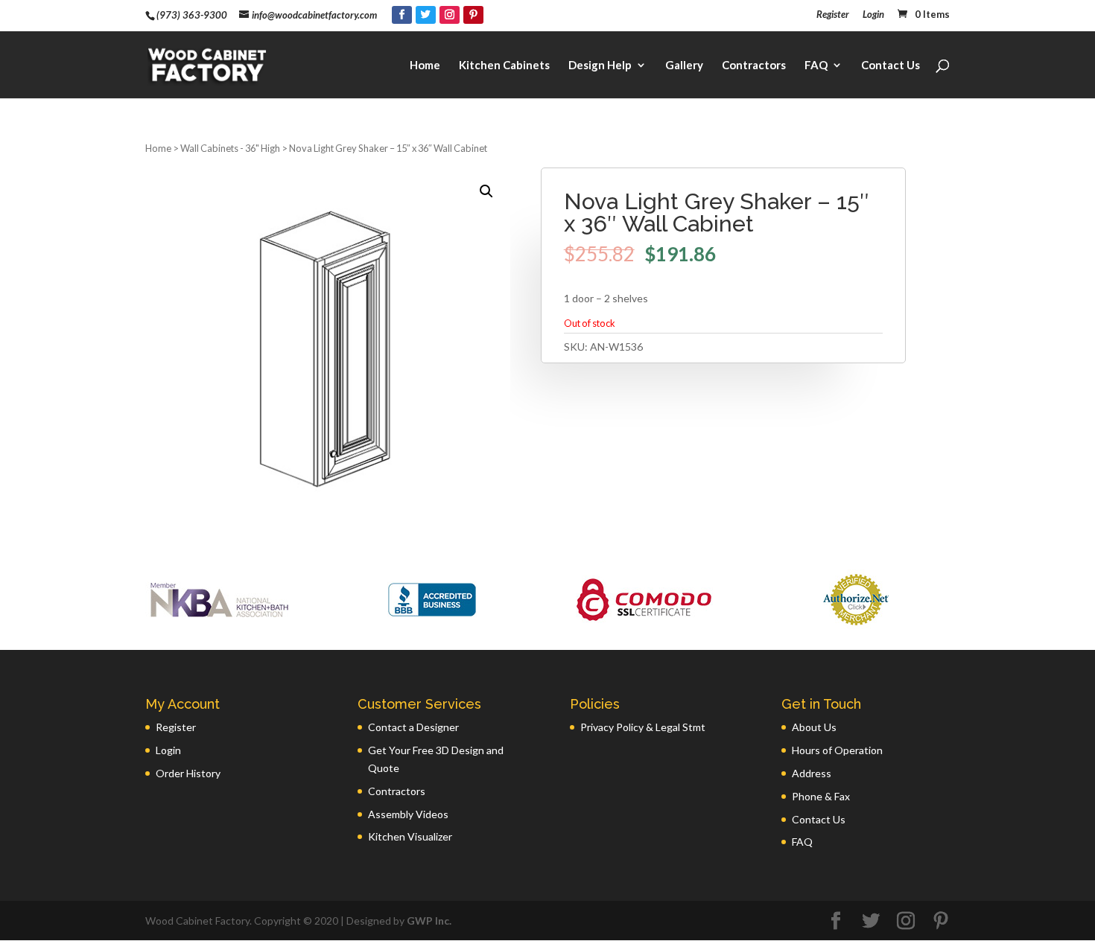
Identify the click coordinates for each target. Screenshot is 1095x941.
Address (811, 773)
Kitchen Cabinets (504, 65)
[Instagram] (449, 15)
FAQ (816, 65)
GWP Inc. (429, 920)
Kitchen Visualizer (410, 836)
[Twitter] (426, 15)
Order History (188, 773)
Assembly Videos (408, 814)
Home (425, 65)
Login (873, 15)
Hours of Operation (837, 750)
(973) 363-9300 (191, 15)
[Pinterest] (473, 15)
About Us (814, 727)
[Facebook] (402, 15)
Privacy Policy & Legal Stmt (642, 727)
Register (832, 15)
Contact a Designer (413, 727)
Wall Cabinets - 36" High (230, 148)
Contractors (754, 65)
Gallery (684, 65)
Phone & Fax (821, 796)
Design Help (600, 65)
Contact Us (890, 65)
